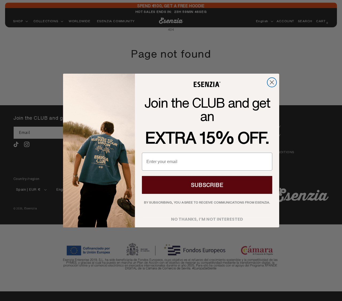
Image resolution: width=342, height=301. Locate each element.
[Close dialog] (272, 82)
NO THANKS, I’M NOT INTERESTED (207, 217)
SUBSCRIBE (207, 185)
